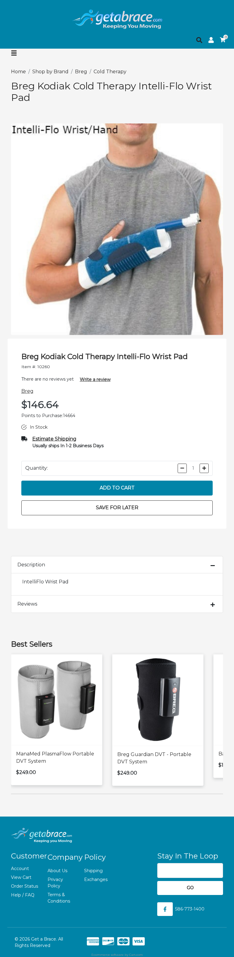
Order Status (24, 886)
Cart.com (136, 955)
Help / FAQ (22, 895)
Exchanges (96, 879)
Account (20, 868)
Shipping (93, 870)
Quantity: (36, 468)
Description (31, 565)
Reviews (27, 604)
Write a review (95, 379)
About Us (57, 870)
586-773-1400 (189, 909)
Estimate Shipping (54, 439)
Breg (27, 391)
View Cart (21, 877)
